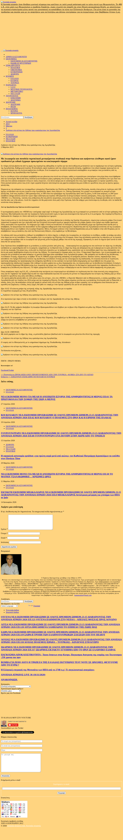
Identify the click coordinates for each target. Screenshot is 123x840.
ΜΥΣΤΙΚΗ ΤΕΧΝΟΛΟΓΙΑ (21, 89)
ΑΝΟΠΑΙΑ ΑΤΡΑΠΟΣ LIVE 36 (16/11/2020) (23, 674)
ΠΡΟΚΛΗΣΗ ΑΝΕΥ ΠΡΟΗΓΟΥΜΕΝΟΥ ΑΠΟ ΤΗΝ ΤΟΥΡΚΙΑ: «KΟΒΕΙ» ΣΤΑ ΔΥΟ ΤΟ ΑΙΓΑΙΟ (47, 375)
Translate (36, 606)
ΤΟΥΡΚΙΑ (15, 83)
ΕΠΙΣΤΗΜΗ (16, 98)
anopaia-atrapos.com (16, 825)
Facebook (4, 370)
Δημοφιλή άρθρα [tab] (12, 612)
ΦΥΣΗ (13, 107)
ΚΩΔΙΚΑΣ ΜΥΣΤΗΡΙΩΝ (21, 63)
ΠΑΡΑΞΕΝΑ (11, 85)
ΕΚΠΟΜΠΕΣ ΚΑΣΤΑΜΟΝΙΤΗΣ (24, 61)
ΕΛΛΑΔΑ (15, 78)
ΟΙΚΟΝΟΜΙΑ (16, 70)
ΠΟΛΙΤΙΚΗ (15, 67)
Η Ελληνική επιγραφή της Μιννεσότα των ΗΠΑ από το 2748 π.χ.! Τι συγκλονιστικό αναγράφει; (48, 669)
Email (4, 538)
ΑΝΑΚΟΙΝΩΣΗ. (9, 679)
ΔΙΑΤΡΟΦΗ (10, 102)
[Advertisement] (61, 31)
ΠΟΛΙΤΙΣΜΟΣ (12, 109)
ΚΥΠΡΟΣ (14, 81)
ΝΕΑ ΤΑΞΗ (15, 94)
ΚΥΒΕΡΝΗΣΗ (16, 72)
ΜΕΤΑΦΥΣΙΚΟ (17, 91)
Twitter (11, 370)
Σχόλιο (4, 529)
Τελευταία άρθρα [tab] (12, 610)
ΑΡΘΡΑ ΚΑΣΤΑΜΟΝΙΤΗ (16, 57)
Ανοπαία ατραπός (33, 825)
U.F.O (13, 87)
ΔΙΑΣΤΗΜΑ (16, 100)
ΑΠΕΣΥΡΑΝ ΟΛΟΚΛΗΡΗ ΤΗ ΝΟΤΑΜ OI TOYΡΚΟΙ (28, 377)
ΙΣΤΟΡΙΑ (14, 111)
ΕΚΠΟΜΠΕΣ (11, 59)
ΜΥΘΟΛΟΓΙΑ (16, 113)
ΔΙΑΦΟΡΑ (15, 74)
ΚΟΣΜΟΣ (10, 76)
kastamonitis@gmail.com (83, 595)
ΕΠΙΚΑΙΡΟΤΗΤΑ (13, 65)
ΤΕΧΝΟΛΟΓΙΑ (12, 96)
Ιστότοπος (5, 542)
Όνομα (4, 533)
